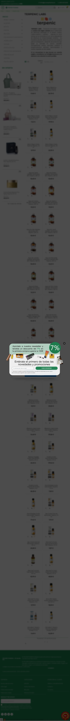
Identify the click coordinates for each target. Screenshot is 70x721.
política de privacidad (28, 371)
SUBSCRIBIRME (47, 368)
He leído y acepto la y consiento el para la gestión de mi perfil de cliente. (32, 372)
